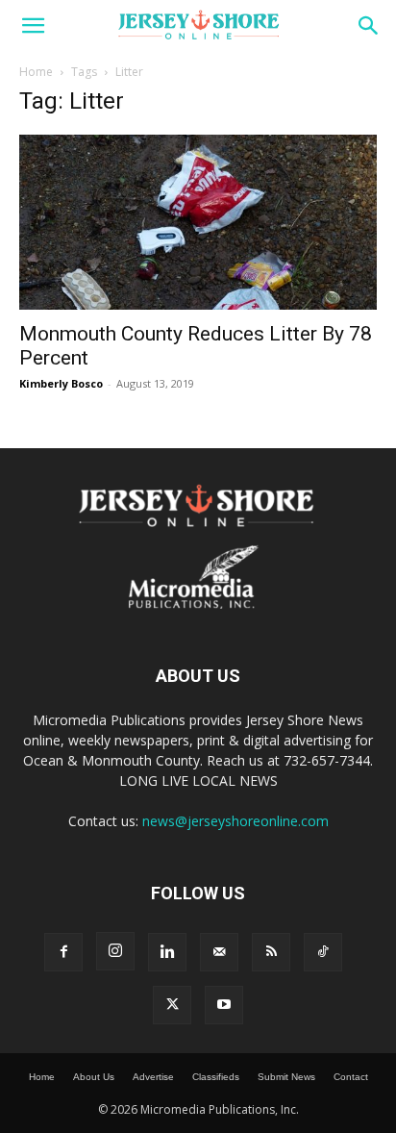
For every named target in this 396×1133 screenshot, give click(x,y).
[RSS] (271, 952)
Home (36, 71)
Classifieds (215, 1076)
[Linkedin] (167, 952)
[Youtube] (224, 1005)
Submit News (286, 1076)
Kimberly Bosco (61, 383)
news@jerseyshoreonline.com (235, 821)
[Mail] (219, 952)
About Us (93, 1076)
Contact (351, 1076)
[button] (32, 26)
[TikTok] (323, 952)
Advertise (153, 1076)
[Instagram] (115, 951)
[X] (172, 1005)
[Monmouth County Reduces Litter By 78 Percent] (198, 222)
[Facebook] (63, 952)
